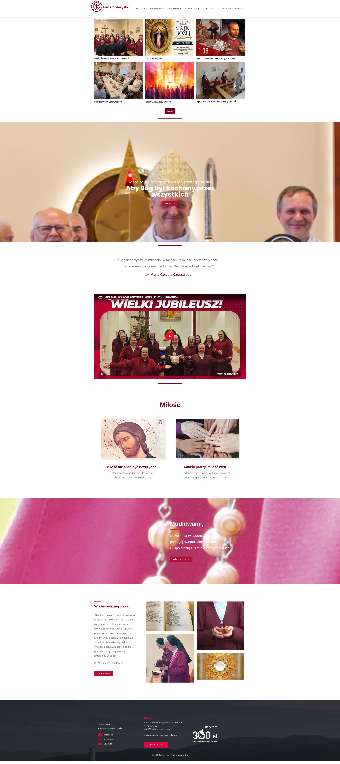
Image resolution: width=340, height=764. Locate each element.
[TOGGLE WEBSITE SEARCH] (249, 8)
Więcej (170, 111)
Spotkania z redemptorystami (216, 101)
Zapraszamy (153, 58)
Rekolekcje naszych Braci (111, 58)
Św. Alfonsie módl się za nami (216, 58)
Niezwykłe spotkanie (108, 101)
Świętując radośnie (158, 101)
